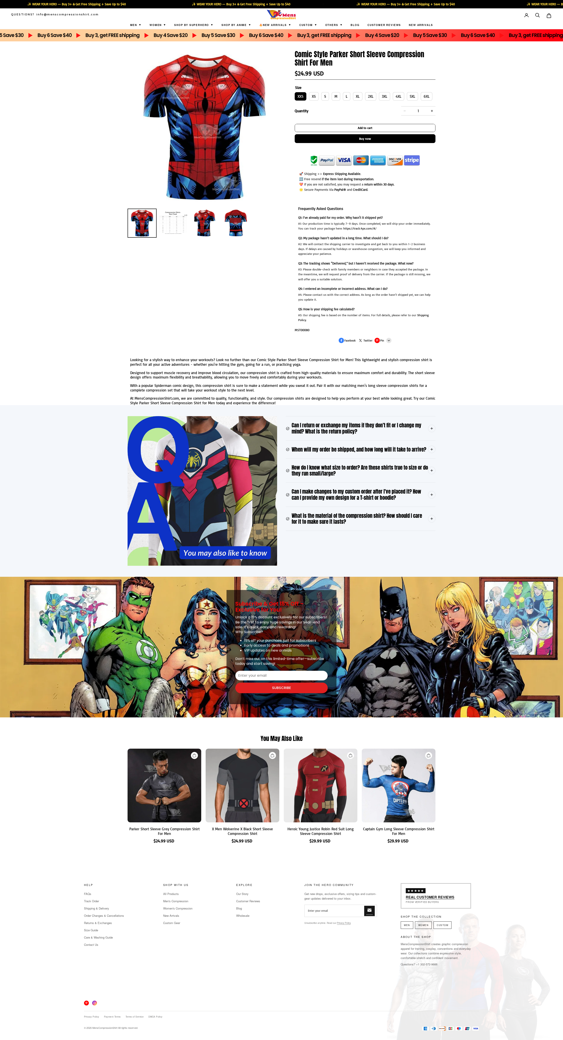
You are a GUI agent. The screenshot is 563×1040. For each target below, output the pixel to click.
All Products (171, 894)
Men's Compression (175, 901)
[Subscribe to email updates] (369, 911)
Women (156, 25)
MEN (407, 925)
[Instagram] (94, 1003)
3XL (384, 96)
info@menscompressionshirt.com (67, 14)
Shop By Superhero (191, 25)
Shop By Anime (234, 25)
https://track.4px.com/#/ (360, 228)
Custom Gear (171, 923)
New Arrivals (421, 25)
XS (314, 96)
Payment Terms (112, 1016)
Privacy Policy (344, 922)
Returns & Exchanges (98, 923)
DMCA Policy (155, 1016)
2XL (370, 96)
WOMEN (423, 925)
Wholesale (242, 915)
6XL (427, 96)
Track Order (91, 901)
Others (331, 25)
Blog (355, 25)
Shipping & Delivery (96, 908)
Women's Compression (177, 908)
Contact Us (91, 945)
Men (133, 25)
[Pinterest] (86, 1003)
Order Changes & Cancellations (104, 915)
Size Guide (91, 930)
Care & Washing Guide (98, 937)
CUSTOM (306, 25)
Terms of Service (135, 1016)
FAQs (87, 894)
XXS (300, 96)
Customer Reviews (384, 25)
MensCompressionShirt (104, 1027)
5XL (412, 96)
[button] (538, 16)
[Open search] (538, 16)
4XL (398, 96)
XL (358, 96)
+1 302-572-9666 (426, 964)
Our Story (242, 894)
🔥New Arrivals (273, 25)
